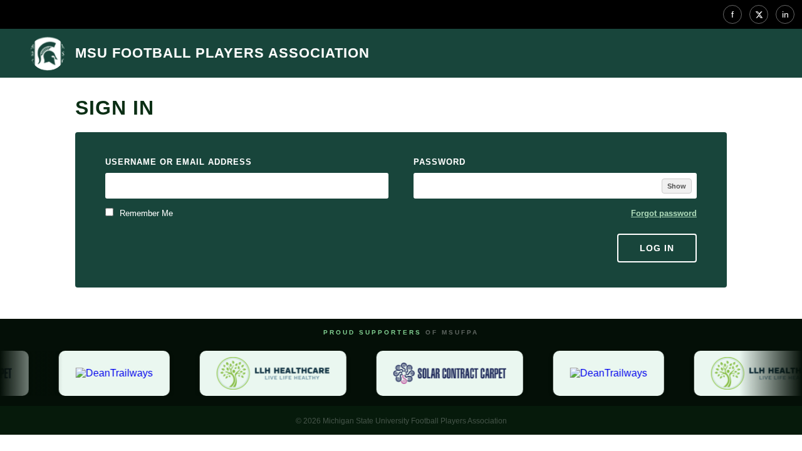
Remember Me (145, 213)
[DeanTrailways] (111, 373)
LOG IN (657, 248)
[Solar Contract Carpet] (447, 373)
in (785, 14)
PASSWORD (440, 162)
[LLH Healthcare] (270, 373)
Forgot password (664, 213)
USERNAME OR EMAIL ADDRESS (178, 162)
